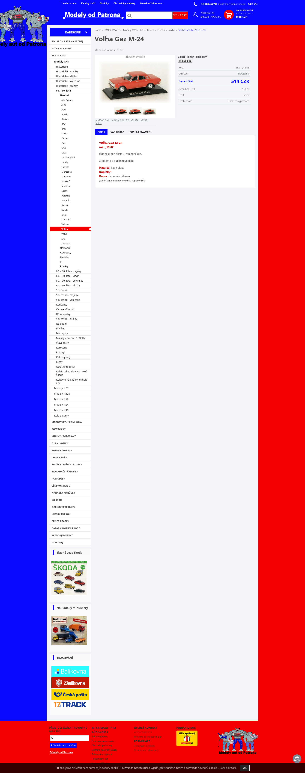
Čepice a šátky (60, 521)
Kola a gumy (63, 357)
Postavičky (58, 429)
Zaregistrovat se (211, 16)
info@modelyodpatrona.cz (231, 3)
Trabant (65, 219)
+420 (208, 3)
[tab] (101, 132)
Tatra (64, 214)
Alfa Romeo (67, 100)
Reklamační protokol (144, 745)
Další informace (228, 767)
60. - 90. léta (132, 119)
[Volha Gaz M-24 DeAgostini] (135, 82)
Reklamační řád (100, 758)
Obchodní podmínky (124, 3)
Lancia (64, 162)
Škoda (64, 210)
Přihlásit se (208, 13)
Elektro (57, 499)
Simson (65, 205)
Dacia (64, 133)
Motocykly (62, 333)
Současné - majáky (67, 295)
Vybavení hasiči (65, 309)
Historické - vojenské (68, 81)
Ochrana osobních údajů (104, 750)
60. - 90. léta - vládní (68, 276)
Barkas (64, 119)
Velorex (65, 224)
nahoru (297, 758)
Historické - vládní (66, 76)
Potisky (60, 352)
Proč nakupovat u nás (103, 741)
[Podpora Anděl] (187, 745)
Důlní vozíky (63, 314)
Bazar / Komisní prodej (66, 528)
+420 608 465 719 (143, 732)
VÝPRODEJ (57, 542)
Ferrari (64, 138)
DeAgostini (243, 73)
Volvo (64, 233)
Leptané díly (59, 457)
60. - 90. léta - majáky (68, 271)
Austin (64, 114)
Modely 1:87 (61, 388)
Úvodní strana (69, 3)
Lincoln (65, 167)
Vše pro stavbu (61, 485)
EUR (256, 3)
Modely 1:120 (62, 393)
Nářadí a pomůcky (63, 492)
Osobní (144, 119)
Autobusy (65, 252)
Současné (61, 290)
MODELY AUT (102, 119)
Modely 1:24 (61, 404)
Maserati (66, 176)
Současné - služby (66, 319)
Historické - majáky (67, 71)
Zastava (65, 243)
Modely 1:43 (118, 119)
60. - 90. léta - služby (68, 285)
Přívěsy (64, 266)
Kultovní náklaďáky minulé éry (71, 381)
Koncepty (61, 304)
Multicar (65, 186)
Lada (64, 152)
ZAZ (63, 238)
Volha (98, 123)
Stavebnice (62, 342)
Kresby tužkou (61, 514)
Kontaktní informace (151, 3)
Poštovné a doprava (102, 754)
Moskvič (65, 181)
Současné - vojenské (68, 299)
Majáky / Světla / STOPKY (70, 338)
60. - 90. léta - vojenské (69, 280)
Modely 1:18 (61, 410)
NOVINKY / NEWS (61, 48)
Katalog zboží (88, 3)
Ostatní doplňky (65, 366)
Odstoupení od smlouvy (146, 750)
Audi (63, 109)
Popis (101, 132)
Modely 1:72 (61, 399)
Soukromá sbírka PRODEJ (67, 41)
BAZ (63, 123)
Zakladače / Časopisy (65, 471)
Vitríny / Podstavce (64, 436)
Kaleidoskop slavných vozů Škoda (72, 373)
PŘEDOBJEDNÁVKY (62, 535)
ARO (63, 104)
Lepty (59, 362)
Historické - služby (67, 85)
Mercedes (66, 171)
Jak (100, 736)
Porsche (65, 195)
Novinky (104, 3)
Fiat (63, 143)
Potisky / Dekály (62, 450)
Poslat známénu (141, 132)
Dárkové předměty (63, 507)
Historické (62, 66)
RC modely (58, 478)
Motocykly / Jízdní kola (67, 422)
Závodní (64, 257)
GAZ (63, 147)
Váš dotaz (117, 132)
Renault (65, 200)
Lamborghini (68, 157)
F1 (61, 261)
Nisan (64, 190)
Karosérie (61, 347)
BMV (63, 128)
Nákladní (65, 248)
